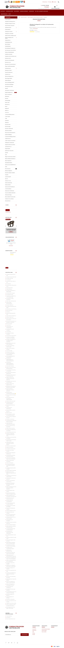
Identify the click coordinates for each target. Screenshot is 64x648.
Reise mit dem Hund (9, 310)
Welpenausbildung (9, 289)
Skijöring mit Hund (9, 412)
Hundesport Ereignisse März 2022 (11, 276)
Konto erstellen (44, 631)
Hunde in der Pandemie (9, 462)
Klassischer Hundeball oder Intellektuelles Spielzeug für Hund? (10, 434)
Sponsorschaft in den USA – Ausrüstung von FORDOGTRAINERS (10, 398)
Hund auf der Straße (9, 350)
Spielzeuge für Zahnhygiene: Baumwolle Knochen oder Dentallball (10, 484)
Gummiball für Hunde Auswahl (10, 448)
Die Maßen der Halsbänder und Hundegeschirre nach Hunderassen (10, 340)
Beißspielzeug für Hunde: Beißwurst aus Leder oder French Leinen (11, 472)
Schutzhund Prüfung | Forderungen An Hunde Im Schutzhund (10, 389)
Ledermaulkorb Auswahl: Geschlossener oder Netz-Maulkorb (10, 443)
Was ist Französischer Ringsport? (11, 524)
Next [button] (16, 226)
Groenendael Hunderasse (10, 365)
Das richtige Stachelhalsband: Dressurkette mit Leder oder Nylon (10, 465)
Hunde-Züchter (8, 331)
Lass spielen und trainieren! (10, 419)
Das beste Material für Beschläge (11, 470)
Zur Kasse (50, 1)
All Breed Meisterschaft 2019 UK (11, 432)
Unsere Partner (8, 325)
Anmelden (54, 1)
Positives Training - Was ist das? (10, 401)
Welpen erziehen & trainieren (10, 428)
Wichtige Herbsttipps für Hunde (11, 510)
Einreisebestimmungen (9, 294)
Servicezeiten (11, 245)
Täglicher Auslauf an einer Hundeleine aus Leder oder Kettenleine (10, 378)
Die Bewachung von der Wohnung (11, 308)
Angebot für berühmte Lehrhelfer (11, 603)
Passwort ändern (44, 630)
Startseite (19, 17)
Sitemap (33, 633)
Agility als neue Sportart (9, 447)
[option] (11, 226)
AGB (33, 631)
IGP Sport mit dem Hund (9, 317)
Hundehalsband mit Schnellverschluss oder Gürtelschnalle (9, 532)
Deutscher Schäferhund (9, 304)
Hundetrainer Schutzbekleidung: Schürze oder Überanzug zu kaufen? (11, 573)
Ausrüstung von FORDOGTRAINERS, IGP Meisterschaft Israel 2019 (10, 359)
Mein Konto (45, 1)
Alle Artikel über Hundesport (10, 293)
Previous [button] (5, 226)
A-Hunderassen (8, 279)
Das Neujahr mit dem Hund (10, 352)
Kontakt (47, 6)
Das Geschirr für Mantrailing (10, 599)
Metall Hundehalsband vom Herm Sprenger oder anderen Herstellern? (11, 487)
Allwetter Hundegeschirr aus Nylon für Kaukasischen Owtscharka (42, 25)
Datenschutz (34, 630)
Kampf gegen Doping (9, 287)
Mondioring (8, 311)
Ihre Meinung (8, 617)
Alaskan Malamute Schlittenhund (11, 315)
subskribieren (25, 634)
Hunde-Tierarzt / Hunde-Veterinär (11, 335)
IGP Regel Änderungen (9, 278)
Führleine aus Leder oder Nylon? (11, 445)
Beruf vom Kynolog (9, 323)
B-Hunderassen (8, 283)
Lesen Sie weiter (35, 28)
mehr (7, 267)
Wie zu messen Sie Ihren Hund (10, 618)
